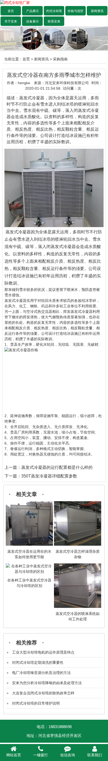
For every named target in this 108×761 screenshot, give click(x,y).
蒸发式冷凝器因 (20, 232)
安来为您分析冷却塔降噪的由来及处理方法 (47, 683)
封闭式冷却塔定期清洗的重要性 (37, 662)
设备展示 (32, 21)
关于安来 (10, 21)
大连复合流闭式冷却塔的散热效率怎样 (43, 693)
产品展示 (32, 11)
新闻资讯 (97, 11)
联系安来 (54, 21)
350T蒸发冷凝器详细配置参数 (49, 476)
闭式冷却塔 (54, 11)
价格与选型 (75, 11)
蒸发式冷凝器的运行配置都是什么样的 (57, 467)
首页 (11, 11)
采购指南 (60, 59)
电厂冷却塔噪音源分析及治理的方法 (41, 673)
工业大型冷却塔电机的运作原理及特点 (43, 652)
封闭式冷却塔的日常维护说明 (36, 703)
